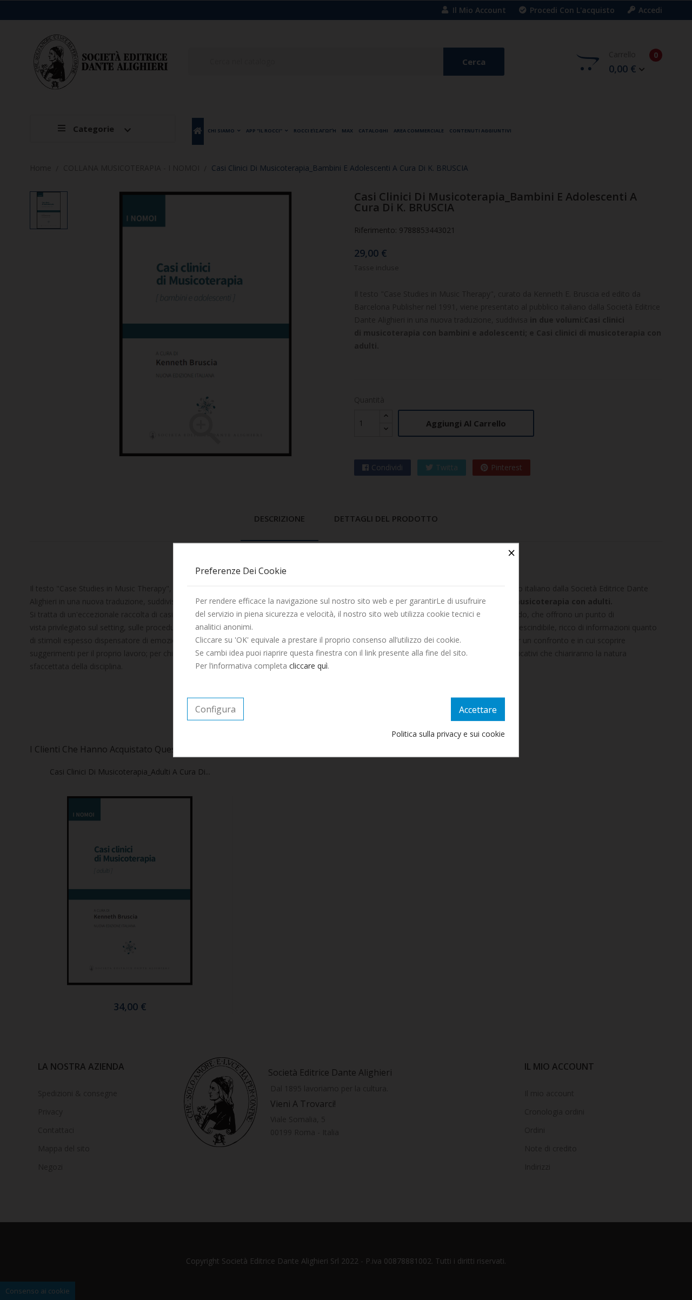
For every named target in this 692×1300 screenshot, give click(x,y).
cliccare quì (308, 665)
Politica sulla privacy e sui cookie (448, 734)
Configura (215, 709)
